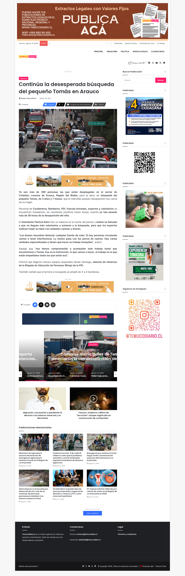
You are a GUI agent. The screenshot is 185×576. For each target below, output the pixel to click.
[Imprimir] (53, 304)
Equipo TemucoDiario (28, 98)
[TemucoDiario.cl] (27, 57)
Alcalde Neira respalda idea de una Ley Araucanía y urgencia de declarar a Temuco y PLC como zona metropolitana (68, 492)
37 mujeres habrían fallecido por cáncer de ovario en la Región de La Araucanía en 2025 (102, 491)
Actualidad (93, 344)
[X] (41, 304)
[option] (36, 374)
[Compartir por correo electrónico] (47, 304)
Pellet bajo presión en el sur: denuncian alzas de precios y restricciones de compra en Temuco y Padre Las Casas (93, 358)
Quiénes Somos (131, 43)
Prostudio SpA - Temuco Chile (154, 566)
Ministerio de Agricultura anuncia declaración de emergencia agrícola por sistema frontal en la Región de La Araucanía (33, 458)
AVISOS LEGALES (140, 51)
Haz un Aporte (92, 513)
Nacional (23, 78)
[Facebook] (35, 304)
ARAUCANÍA (112, 51)
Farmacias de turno (147, 43)
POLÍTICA (125, 51)
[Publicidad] (92, 22)
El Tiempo (161, 43)
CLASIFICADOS (157, 51)
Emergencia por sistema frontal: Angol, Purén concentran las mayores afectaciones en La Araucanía (102, 457)
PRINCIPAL (98, 51)
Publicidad (118, 43)
